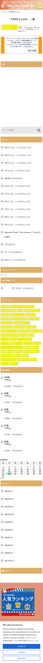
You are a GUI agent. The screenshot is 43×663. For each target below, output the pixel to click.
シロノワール (28, 343)
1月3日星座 (5, 315)
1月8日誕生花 (5, 319)
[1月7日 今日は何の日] (5, 286)
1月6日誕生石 (30, 315)
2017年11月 (9, 561)
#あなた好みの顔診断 (8, 311)
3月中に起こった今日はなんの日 (17, 186)
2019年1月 (8, 491)
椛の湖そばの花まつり (31, 351)
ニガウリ (38, 343)
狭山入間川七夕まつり (8, 359)
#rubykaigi (4, 306)
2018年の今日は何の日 (13, 178)
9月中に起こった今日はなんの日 (17, 224)
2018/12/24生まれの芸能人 (10, 335)
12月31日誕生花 (36, 331)
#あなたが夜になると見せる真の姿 (22, 306)
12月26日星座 (31, 327)
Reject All (21, 658)
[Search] (38, 130)
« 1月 (2, 478)
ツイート (3, 275)
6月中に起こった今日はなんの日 (17, 201)
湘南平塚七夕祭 (6, 355)
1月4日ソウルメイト (17, 315)
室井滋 (3, 351)
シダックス (18, 343)
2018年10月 (9, 514)
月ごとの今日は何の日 (13, 252)
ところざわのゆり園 (25, 339)
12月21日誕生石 (6, 327)
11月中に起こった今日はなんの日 (17, 155)
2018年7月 (8, 537)
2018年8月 (8, 530)
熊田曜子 (25, 355)
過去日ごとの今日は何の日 (15, 260)
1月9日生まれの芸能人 (19, 319)
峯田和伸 (10, 351)
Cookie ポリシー (29, 46)
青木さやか (14, 364)
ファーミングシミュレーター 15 (12, 347)
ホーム (5, 12)
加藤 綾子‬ (27, 347)
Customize (21, 652)
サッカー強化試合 (7, 343)
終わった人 (5, 364)
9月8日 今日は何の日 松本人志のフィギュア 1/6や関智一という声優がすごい (29, 29)
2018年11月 (9, 507)
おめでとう (5, 339)
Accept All (21, 646)
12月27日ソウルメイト (9, 331)
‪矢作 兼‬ (31, 335)
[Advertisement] (21, 97)
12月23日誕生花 (19, 327)
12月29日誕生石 (23, 331)
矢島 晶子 (25, 359)
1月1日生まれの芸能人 (32, 311)
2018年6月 (8, 545)
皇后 (19, 359)
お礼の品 (13, 339)
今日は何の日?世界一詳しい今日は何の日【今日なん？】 (21, 8)
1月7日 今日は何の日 (24, 288)
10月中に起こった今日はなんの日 (17, 147)
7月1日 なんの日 (6, 323)
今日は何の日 (9, 244)
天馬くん (35, 347)
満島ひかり (17, 355)
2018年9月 (8, 522)
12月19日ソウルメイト (22, 323)
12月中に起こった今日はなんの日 (17, 163)
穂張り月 (33, 359)
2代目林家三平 (34, 319)
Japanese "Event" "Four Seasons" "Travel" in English (22, 234)
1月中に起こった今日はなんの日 (17, 170)
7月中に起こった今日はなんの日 (17, 209)
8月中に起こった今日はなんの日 (17, 217)
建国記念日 (18, 351)
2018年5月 (8, 553)
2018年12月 (9, 499)
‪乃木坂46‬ (24, 335)
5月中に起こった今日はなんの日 (17, 194)
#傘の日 (20, 311)
